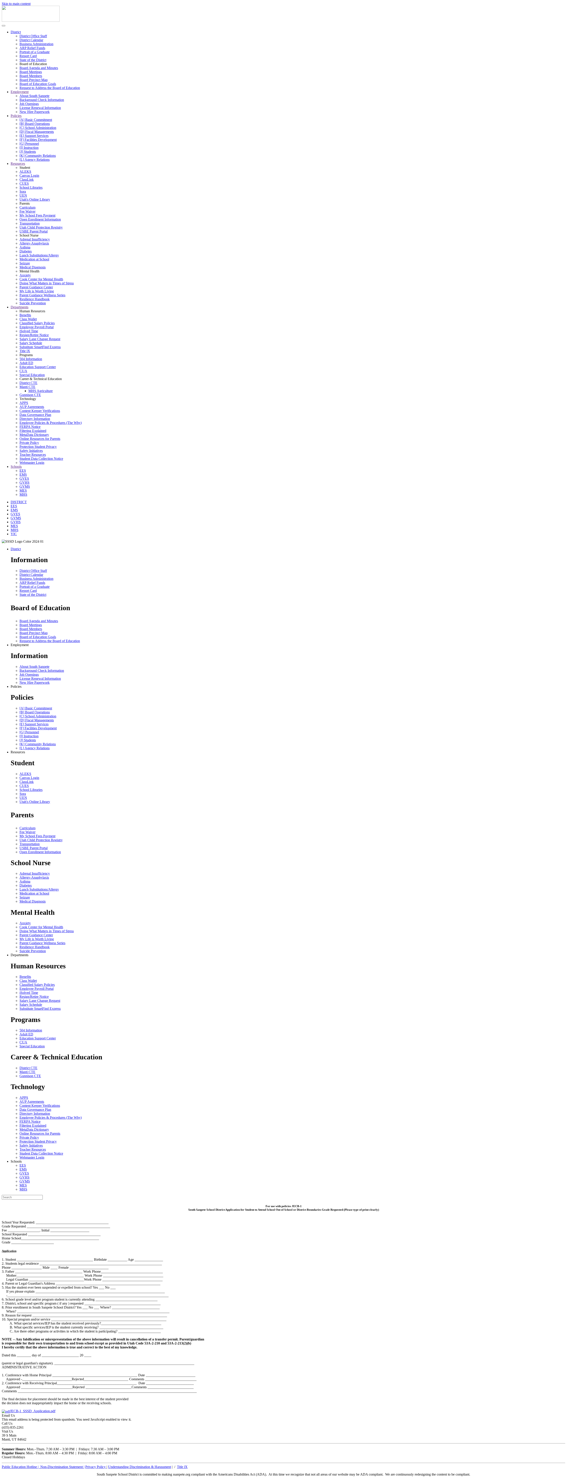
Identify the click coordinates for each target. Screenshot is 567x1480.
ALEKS (25, 171)
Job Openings (29, 104)
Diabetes (25, 251)
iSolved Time (28, 331)
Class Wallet (28, 319)
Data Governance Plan (35, 415)
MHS (23, 494)
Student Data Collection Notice (41, 458)
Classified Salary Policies (37, 323)
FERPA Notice (30, 427)
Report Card (28, 56)
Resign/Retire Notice (34, 335)
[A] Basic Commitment (35, 120)
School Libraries (31, 187)
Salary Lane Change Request (39, 339)
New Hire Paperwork (34, 112)
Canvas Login (29, 175)
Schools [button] (16, 1161)
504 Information (30, 359)
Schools (16, 466)
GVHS (24, 482)
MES (23, 490)
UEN (23, 195)
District (16, 32)
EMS (23, 474)
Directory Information (34, 419)
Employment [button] (20, 645)
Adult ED (26, 363)
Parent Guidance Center (36, 287)
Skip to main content (16, 4)
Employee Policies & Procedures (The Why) (50, 423)
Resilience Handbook (34, 299)
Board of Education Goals (37, 84)
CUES (24, 183)
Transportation (29, 223)
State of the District (32, 60)
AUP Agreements (31, 407)
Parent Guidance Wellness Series (42, 295)
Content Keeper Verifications (39, 411)
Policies (16, 116)
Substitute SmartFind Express (40, 347)
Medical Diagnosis (32, 267)
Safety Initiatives (31, 451)
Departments (19, 307)
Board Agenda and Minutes (38, 68)
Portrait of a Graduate (34, 52)
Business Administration (36, 44)
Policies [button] (16, 686)
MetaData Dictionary (34, 435)
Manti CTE (27, 387)
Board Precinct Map (33, 80)
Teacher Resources (32, 454)
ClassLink (26, 179)
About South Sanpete (34, 96)
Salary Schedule (30, 343)
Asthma (24, 247)
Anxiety (25, 275)
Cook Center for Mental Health (41, 279)
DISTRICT (19, 502)
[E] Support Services (34, 136)
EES (22, 470)
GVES (24, 478)
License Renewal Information (40, 108)
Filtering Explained (32, 431)
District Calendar (31, 40)
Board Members (30, 76)
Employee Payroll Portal (36, 327)
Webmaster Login (31, 462)
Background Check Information (41, 100)
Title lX (24, 351)
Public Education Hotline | (21, 1467)
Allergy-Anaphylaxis (34, 243)
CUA (23, 371)
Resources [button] (18, 752)
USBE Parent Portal (33, 231)
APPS (23, 403)
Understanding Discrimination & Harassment (139, 1467)
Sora (22, 191)
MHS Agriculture (40, 391)
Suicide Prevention (32, 303)
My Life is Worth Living (36, 291)
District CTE (28, 383)
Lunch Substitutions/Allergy (39, 255)
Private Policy (29, 443)
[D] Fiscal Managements (36, 132)
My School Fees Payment (37, 215)
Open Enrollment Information (40, 219)
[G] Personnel (29, 144)
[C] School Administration (37, 128)
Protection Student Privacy (38, 447)
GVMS (24, 486)
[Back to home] (31, 20)
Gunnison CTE (30, 395)
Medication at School (34, 259)
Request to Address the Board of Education (49, 88)
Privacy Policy (96, 1467)
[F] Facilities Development (38, 140)
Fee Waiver (27, 211)
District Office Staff (33, 36)
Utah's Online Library (34, 199)
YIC (14, 534)
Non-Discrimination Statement (62, 1467)
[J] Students (27, 151)
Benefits (25, 315)
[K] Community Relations (37, 155)
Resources (18, 163)
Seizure (24, 263)
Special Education (32, 375)
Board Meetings (30, 72)
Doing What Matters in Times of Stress (46, 283)
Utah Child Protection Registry (41, 227)
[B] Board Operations (34, 124)
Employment (20, 92)
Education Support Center (37, 367)
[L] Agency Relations (34, 159)
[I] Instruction (29, 148)
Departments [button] (19, 955)
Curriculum (27, 207)
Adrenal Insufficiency (34, 239)
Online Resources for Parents (39, 439)
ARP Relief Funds (32, 48)
